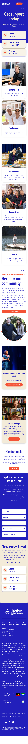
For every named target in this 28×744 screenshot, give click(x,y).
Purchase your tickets (14, 385)
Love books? (24, 623)
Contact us (14, 468)
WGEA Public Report (15, 716)
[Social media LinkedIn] (13, 722)
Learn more (14, 439)
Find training (11, 634)
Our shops (17, 623)
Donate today (14, 311)
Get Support (4, 623)
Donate (11, 627)
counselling (6, 559)
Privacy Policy (5, 716)
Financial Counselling (5, 636)
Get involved (11, 623)
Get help (19, 4)
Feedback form (12, 713)
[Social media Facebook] (2, 722)
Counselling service (5, 631)
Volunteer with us (11, 630)
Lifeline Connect (4, 627)
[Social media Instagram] (6, 722)
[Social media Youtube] (9, 722)
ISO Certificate (21, 713)
